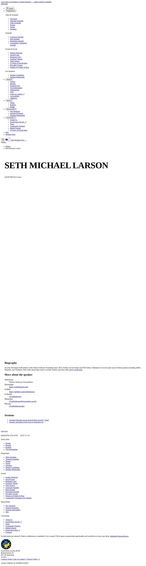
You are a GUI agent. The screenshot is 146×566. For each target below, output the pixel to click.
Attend (9, 79)
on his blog (78, 370)
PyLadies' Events (11, 494)
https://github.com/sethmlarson (22, 392)
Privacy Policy (33, 559)
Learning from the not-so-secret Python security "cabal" (29, 420)
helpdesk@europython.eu (119, 536)
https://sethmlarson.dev (18, 387)
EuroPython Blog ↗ (12, 530)
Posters (8, 461)
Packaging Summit (12, 492)
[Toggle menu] (26, 140)
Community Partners (12, 526)
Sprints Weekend (11, 477)
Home (7, 146)
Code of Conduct (20, 559)
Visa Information (11, 449)
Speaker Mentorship (12, 470)
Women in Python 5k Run (14, 496)
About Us (9, 520)
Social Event (10, 479)
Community (10, 118)
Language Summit (12, 488)
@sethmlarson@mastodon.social (22, 401)
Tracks (7, 463)
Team (7, 524)
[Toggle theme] (9, 139)
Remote (8, 445)
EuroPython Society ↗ (13, 522)
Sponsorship (11, 109)
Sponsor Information (12, 510)
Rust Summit (10, 490)
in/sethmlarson (15, 396)
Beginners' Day (11, 481)
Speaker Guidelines (12, 467)
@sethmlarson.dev (17, 406)
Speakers (8, 465)
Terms (10, 559)
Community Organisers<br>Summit (18, 498)
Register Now (10, 134)
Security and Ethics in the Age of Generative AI (26, 422)
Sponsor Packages (12, 508)
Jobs (7, 132)
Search (10, 8)
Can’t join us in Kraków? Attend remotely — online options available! (26, 2)
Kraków (8, 447)
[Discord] (6, 140)
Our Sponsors (10, 506)
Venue (9, 100)
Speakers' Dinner (11, 484)
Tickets (8, 443)
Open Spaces (10, 486)
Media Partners (10, 528)
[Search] (3, 139)
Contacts (8, 532)
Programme (10, 11)
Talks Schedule (10, 457)
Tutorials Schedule (12, 459)
